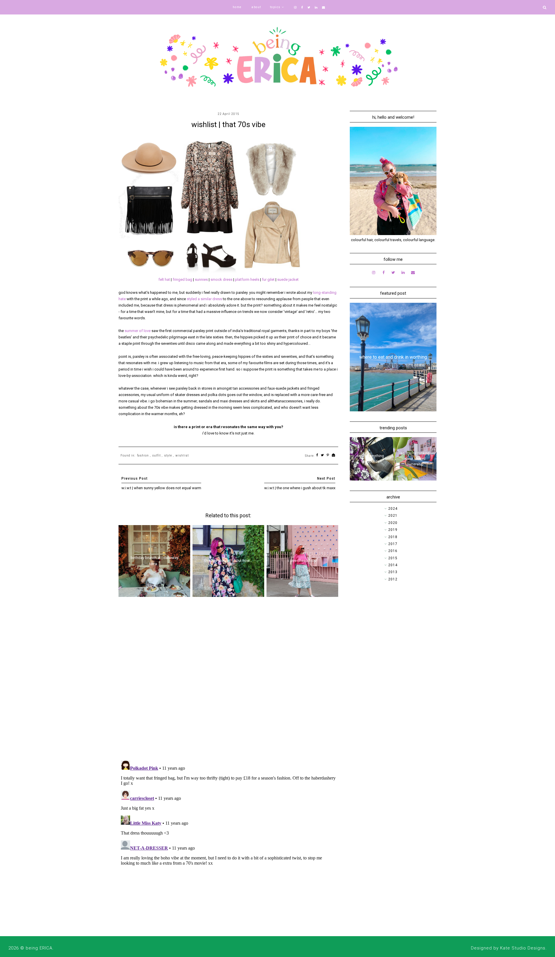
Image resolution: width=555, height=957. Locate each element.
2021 (392, 516)
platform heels (247, 279)
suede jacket (288, 279)
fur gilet (268, 279)
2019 (392, 530)
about (256, 7)
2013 (392, 572)
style (168, 455)
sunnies (202, 279)
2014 (392, 565)
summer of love (138, 331)
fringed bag (182, 279)
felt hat (164, 279)
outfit (156, 455)
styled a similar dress (204, 299)
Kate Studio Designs (522, 948)
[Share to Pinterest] (328, 455)
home (237, 7)
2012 (392, 579)
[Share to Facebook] (317, 455)
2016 (392, 551)
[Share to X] (322, 455)
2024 (392, 509)
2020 (392, 523)
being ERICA (39, 948)
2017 (392, 544)
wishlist (182, 455)
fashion (143, 455)
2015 (392, 558)
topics (275, 7)
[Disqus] (228, 680)
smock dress (221, 279)
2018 (392, 537)
